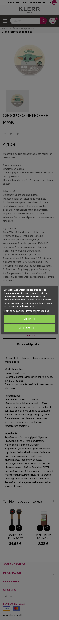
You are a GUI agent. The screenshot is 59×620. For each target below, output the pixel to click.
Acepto (29, 318)
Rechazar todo (29, 327)
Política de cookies (14, 310)
